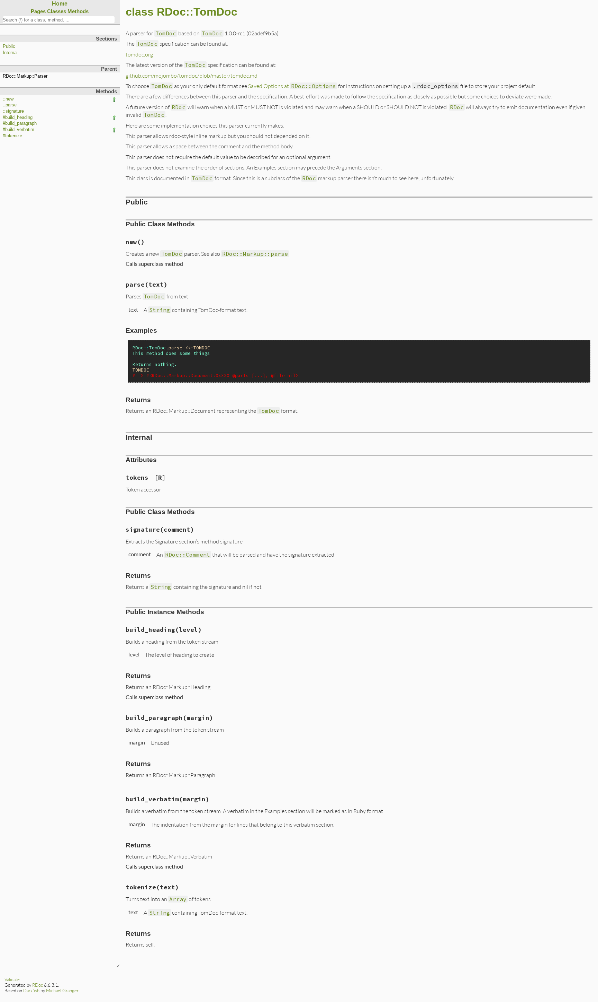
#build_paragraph (20, 123)
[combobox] (59, 19)
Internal (10, 52)
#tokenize (12, 135)
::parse (10, 105)
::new (8, 99)
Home (59, 4)
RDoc (37, 985)
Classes (56, 11)
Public (9, 46)
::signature (13, 111)
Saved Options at (292, 85)
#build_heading (18, 117)
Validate (12, 979)
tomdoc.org (139, 54)
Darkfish (31, 990)
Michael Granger (62, 990)
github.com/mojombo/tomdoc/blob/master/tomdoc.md (191, 75)
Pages (38, 11)
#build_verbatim (18, 129)
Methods (78, 11)
